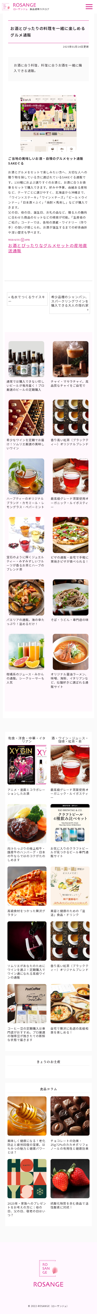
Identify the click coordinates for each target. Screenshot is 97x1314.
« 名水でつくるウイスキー (26, 299)
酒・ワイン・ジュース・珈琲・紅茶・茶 (69, 739)
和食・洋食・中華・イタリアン (27, 739)
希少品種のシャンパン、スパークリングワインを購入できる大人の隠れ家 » (70, 303)
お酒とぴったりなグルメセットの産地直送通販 (47, 247)
